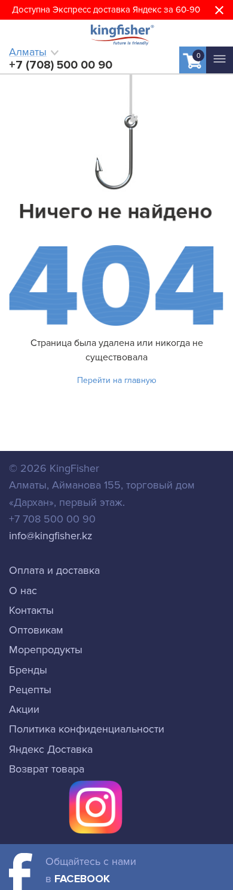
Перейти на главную (117, 380)
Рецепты (30, 689)
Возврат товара (46, 768)
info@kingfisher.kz (51, 535)
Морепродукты (45, 649)
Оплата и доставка (54, 570)
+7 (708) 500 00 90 (60, 65)
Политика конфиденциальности (86, 729)
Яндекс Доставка (51, 749)
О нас (23, 590)
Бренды (28, 669)
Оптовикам (36, 629)
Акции (24, 709)
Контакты (31, 610)
